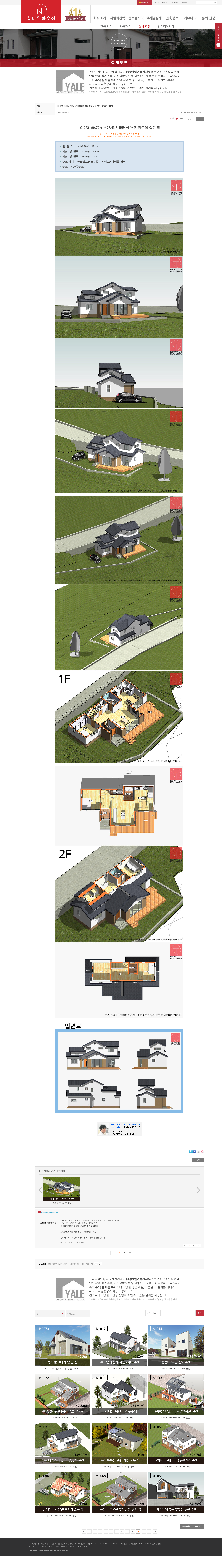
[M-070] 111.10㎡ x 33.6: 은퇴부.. (119, 1466)
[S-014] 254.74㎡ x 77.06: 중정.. (176, 1368)
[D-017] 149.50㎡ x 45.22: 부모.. (119, 1368)
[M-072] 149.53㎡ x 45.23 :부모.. (62, 1417)
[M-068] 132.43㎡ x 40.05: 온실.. (119, 1515)
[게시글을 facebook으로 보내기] (194, 1151)
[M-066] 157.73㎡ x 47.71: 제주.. (176, 1515)
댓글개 (44, 1212)
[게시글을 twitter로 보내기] (191, 1151)
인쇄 (173, 118)
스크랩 (181, 118)
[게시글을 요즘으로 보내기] (202, 1151)
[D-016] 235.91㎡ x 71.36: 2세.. (119, 1417)
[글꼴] (191, 119)
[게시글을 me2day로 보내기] (198, 1151)
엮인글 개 (53, 1212)
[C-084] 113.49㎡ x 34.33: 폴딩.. (62, 1515)
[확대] (198, 119)
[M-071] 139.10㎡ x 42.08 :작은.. (62, 1466)
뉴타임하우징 (63, 112)
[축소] (202, 119)
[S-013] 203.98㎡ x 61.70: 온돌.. (176, 1417)
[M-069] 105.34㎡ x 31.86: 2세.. (176, 1466)
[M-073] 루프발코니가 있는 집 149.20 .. (62, 1368)
